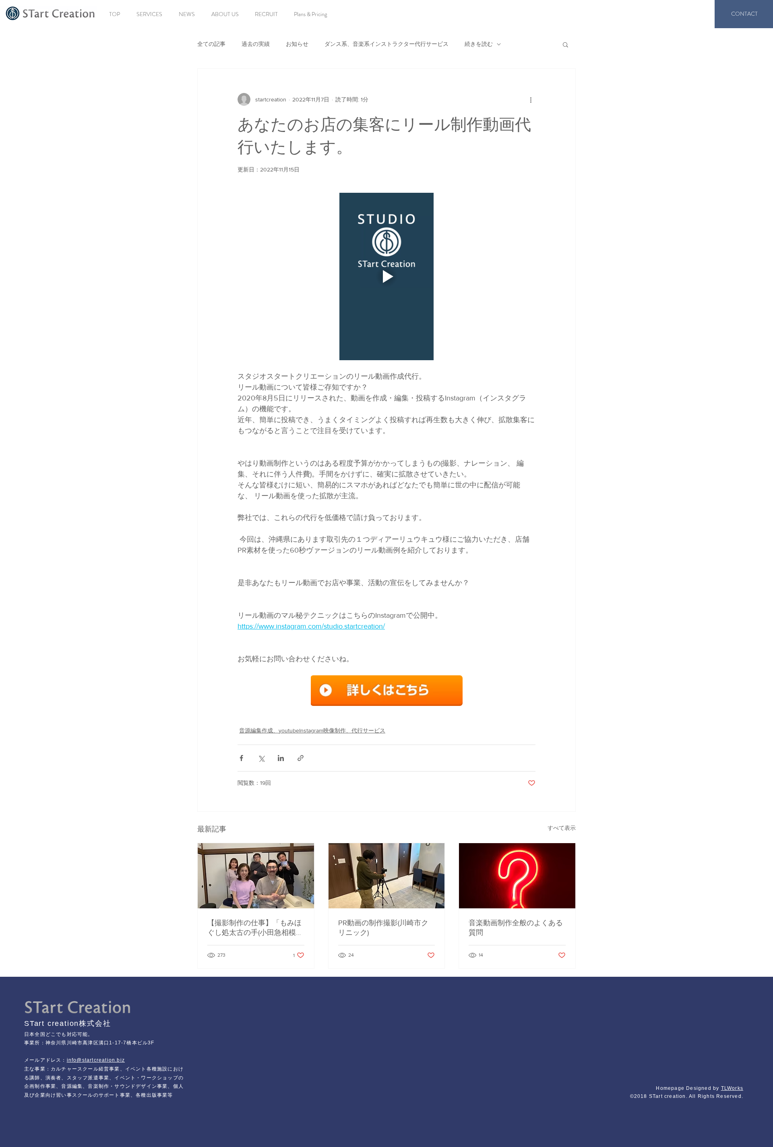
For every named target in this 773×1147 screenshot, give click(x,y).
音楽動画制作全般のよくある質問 (516, 928)
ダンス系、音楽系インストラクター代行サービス (386, 44)
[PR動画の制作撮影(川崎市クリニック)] (387, 875)
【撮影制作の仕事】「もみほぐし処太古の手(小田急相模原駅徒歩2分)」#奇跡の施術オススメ (255, 928)
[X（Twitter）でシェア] (261, 758)
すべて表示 (562, 828)
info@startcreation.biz (96, 1060)
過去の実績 (256, 44)
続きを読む (479, 44)
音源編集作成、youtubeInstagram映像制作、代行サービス (312, 730)
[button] (565, 44)
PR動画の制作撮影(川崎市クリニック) (383, 928)
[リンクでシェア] (300, 758)
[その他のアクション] (530, 99)
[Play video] (386, 276)
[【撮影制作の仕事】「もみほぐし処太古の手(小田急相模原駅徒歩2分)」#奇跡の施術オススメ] (256, 875)
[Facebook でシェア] (241, 758)
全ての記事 (211, 44)
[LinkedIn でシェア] (281, 758)
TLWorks (732, 1088)
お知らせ (297, 44)
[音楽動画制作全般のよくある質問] (517, 875)
